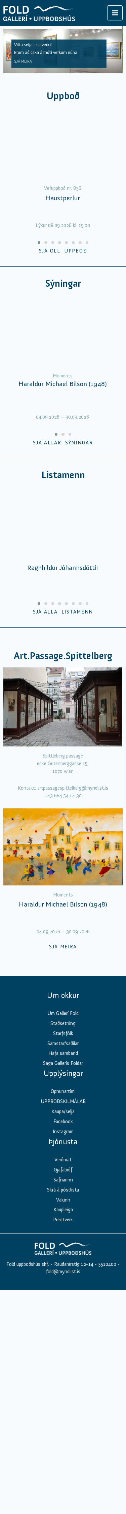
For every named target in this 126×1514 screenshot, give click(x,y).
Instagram (63, 1132)
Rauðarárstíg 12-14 (73, 1264)
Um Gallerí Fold (63, 1013)
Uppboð (63, 96)
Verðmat (63, 1160)
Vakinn (63, 1200)
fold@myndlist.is (63, 1272)
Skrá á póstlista (63, 1190)
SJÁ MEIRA (23, 61)
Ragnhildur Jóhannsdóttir (62, 568)
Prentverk (63, 1220)
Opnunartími (63, 1091)
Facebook (63, 1122)
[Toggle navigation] (114, 12)
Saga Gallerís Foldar (63, 1063)
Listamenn (63, 475)
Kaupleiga (63, 1210)
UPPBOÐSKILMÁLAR (63, 1101)
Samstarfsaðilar (63, 1043)
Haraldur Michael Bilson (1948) (62, 384)
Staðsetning (63, 1023)
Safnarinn (63, 1180)
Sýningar (63, 283)
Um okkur (63, 995)
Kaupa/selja (63, 1111)
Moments (63, 376)
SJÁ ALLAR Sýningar (63, 443)
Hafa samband (63, 1053)
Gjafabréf (63, 1170)
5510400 (107, 1264)
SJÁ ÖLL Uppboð (63, 251)
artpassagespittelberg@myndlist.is (72, 788)
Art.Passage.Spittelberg (63, 656)
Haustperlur (62, 198)
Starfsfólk (63, 1033)
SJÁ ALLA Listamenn (63, 612)
